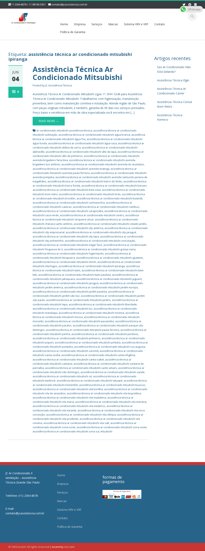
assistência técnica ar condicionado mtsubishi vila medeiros (69, 406)
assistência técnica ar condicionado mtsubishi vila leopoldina (104, 393)
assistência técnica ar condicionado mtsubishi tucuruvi (112, 385)
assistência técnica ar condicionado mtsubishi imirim (64, 262)
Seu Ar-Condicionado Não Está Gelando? (174, 69)
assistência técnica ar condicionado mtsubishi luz (62, 308)
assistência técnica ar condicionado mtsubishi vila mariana (110, 402)
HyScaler (69, 547)
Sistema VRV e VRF (136, 24)
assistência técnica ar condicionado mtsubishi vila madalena (69, 397)
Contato (159, 24)
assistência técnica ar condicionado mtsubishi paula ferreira (82, 330)
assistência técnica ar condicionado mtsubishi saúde (112, 372)
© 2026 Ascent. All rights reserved (28, 547)
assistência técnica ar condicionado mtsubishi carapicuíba (68, 211)
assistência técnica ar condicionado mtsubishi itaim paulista (74, 275)
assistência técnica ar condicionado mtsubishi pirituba (88, 342)
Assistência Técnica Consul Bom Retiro (174, 104)
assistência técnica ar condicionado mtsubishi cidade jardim (110, 224)
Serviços (96, 24)
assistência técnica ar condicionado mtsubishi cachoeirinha (69, 202)
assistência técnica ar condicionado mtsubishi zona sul (66, 431)
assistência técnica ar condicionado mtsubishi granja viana (100, 249)
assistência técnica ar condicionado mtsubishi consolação (100, 240)
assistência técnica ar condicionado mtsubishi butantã (109, 198)
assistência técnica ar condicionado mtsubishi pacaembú (79, 321)
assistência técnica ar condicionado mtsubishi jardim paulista (70, 291)
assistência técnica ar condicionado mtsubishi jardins (78, 300)
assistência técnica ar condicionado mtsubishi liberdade (103, 304)
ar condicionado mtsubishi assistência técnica (64, 130)
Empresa (79, 24)
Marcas (113, 24)
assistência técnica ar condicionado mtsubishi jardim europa (101, 287)
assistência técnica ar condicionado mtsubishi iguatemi (109, 257)
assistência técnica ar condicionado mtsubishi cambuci (106, 207)
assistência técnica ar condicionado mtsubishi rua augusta (109, 346)
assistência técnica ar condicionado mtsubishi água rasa (82, 143)
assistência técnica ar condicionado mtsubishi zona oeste (112, 427)
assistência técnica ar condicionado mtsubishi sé (62, 376)
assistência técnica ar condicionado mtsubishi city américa (68, 228)
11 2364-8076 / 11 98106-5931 (28, 4)
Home (64, 24)
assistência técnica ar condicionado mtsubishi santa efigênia (98, 355)
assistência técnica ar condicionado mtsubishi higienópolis (68, 253)
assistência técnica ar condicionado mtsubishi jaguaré (109, 279)
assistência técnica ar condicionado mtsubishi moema (91, 313)
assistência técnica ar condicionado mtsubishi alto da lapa (81, 151)
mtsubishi (106, 431)
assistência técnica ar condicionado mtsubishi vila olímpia (81, 414)
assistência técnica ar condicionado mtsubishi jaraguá (65, 283)
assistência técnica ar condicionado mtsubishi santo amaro (81, 368)
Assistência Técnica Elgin (173, 80)
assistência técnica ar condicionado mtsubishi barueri (114, 185)
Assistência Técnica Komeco (169, 117)
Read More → (49, 121)
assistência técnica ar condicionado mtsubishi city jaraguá (101, 232)
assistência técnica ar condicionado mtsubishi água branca (94, 134)
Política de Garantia (72, 32)
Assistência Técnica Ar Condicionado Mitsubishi (77, 73)
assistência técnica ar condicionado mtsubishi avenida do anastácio (102, 164)
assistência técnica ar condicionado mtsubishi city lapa (66, 236)
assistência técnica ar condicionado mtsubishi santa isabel (68, 359)
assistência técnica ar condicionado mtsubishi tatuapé (90, 380)
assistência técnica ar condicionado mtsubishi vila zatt (76, 423)
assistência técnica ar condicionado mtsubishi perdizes (104, 334)
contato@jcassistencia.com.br (69, 4)
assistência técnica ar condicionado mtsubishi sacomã (65, 351)
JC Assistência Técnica (58, 85)
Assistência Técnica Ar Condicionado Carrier (171, 91)
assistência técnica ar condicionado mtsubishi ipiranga (91, 266)
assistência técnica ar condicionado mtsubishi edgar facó (67, 245)
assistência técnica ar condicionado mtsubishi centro (92, 215)
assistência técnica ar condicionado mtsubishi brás (90, 194)
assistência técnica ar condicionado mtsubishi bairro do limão (84, 181)
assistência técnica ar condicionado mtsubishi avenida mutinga (71, 169)
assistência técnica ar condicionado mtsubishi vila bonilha (68, 389)
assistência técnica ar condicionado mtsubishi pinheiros (66, 338)
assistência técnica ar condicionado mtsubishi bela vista (67, 190)
